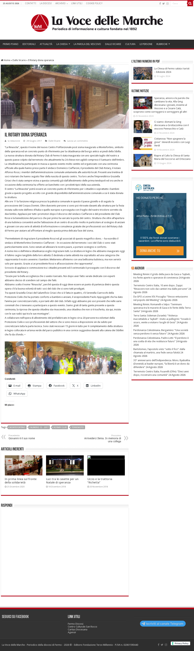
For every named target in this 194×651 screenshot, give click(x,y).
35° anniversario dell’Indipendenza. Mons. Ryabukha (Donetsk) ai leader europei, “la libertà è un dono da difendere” (161, 364)
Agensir (139, 268)
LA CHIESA (62, 44)
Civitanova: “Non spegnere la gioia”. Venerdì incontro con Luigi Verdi (172, 142)
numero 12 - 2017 (39, 427)
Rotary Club (60, 427)
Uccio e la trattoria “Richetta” (99, 480)
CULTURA (130, 44)
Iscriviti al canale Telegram (164, 623)
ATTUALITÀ (46, 44)
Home (6, 60)
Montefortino (17, 427)
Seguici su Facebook (15, 617)
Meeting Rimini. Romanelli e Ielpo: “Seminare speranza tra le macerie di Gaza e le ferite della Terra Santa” (162, 308)
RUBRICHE (161, 44)
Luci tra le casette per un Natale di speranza (62, 480)
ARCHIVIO (60, 3)
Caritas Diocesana (77, 629)
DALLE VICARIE (113, 44)
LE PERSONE (146, 44)
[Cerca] (190, 3)
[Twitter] (163, 3)
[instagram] (167, 3)
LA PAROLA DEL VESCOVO (87, 44)
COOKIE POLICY (94, 3)
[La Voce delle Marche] (97, 23)
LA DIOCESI (46, 3)
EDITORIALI (29, 44)
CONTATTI (30, 3)
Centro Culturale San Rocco (82, 626)
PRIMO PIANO (10, 44)
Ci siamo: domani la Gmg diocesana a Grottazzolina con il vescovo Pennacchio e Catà (171, 125)
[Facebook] (160, 3)
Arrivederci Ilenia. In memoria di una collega (102, 438)
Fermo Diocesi (75, 623)
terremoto (78, 427)
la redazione (14, 141)
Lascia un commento (77, 141)
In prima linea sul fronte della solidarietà (21, 480)
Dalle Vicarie (19, 60)
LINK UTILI (76, 3)
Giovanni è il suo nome (22, 437)
